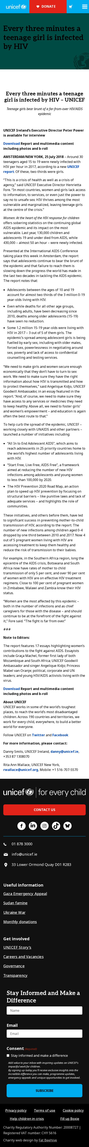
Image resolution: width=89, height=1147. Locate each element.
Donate (48, 6)
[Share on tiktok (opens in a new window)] (56, 826)
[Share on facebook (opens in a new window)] (21, 826)
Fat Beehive (48, 1140)
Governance (14, 965)
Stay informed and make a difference (39, 1055)
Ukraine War (14, 912)
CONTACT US (44, 809)
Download (11, 143)
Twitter (38, 735)
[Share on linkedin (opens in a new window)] (33, 826)
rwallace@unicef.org (20, 769)
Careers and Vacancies (23, 956)
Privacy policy (15, 1110)
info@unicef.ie (24, 854)
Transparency (15, 975)
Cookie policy (73, 1110)
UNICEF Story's (17, 947)
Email (12, 1025)
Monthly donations (20, 921)
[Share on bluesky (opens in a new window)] (67, 826)
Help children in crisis (27, 1118)
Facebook (60, 735)
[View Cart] (71, 6)
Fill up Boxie (69, 1118)
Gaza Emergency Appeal (25, 893)
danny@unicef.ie (64, 751)
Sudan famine (15, 902)
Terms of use (44, 1110)
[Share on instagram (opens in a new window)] (44, 826)
